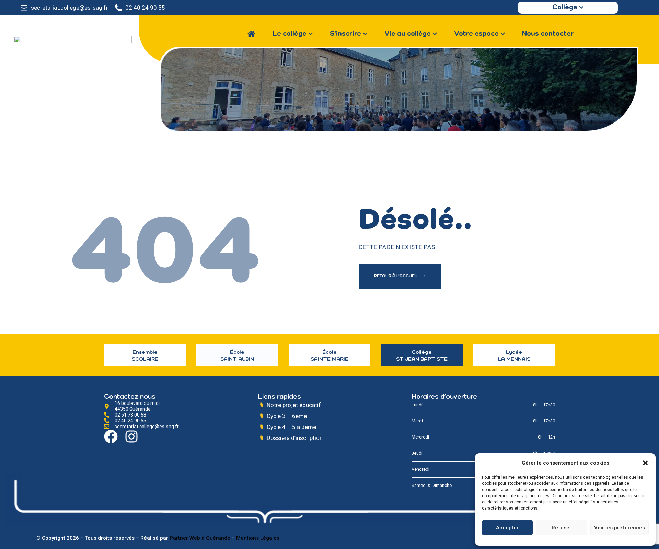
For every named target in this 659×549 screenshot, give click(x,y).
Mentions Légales (257, 538)
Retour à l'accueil (396, 276)
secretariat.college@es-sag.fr (69, 7)
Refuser (561, 528)
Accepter (507, 528)
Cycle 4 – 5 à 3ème (291, 426)
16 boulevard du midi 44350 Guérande (137, 406)
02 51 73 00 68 (130, 415)
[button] (645, 462)
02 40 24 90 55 (145, 7)
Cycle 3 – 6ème (287, 415)
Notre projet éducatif (294, 404)
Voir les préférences (619, 528)
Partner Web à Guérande (200, 538)
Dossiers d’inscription (295, 437)
